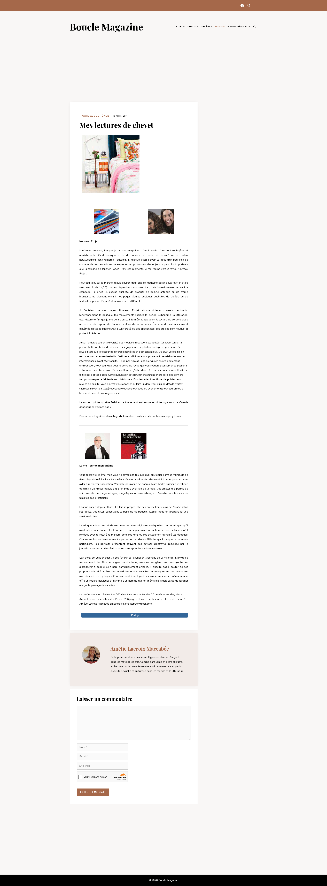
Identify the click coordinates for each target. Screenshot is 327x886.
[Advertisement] (163, 65)
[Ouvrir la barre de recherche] (254, 26)
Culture (219, 26)
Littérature (103, 116)
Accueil (179, 26)
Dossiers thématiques (238, 26)
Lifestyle (192, 26)
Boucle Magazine (106, 26)
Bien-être (205, 26)
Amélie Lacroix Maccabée (140, 648)
